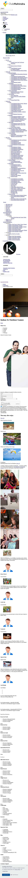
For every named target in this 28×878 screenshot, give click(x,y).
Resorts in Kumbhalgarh (8, 782)
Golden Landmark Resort (16, 121)
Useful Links (3, 805)
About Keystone (6, 259)
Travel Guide (6, 843)
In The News (6, 859)
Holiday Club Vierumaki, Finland (15, 231)
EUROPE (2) (8, 215)
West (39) (8, 137)
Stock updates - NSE (7, 825)
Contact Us (5, 269)
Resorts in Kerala (6, 735)
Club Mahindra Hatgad (15, 164)
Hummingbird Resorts (15, 152)
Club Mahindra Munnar (16, 104)
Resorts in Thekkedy (7, 764)
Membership (5, 832)
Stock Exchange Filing (8, 820)
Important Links (4, 827)
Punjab (9, 98)
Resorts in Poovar (6, 791)
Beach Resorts (4, 768)
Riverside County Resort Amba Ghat (18, 172)
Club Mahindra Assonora (16, 182)
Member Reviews (6, 842)
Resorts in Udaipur (7, 802)
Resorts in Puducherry (7, 736)
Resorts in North (4, 716)
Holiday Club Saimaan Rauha (14, 229)
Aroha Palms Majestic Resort (17, 187)
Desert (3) (8, 209)
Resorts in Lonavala (7, 765)
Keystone (5, 19)
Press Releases (6, 856)
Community (5, 829)
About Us (3, 845)
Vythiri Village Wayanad (16, 110)
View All (2, 418)
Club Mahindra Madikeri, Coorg (17, 116)
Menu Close (3, 13)
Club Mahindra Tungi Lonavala (17, 170)
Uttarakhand (10, 83)
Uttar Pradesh (11, 94)
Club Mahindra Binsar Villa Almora (18, 88)
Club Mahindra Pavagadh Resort (17, 144)
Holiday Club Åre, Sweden (14, 233)
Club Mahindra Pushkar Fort (17, 156)
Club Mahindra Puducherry (16, 114)
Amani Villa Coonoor (15, 127)
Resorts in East (4, 724)
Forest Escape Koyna (15, 171)
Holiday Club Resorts (7, 222)
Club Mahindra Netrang (16, 143)
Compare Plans (6, 261)
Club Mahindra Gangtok (16, 68)
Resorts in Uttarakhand (8, 720)
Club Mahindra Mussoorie (16, 84)
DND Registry (6, 814)
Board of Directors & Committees (10, 822)
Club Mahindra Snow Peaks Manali (18, 78)
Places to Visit (6, 838)
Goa (9, 177)
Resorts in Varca (6, 772)
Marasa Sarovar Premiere (16, 65)
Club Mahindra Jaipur (15, 150)
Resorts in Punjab (6, 721)
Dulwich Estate (14, 176)
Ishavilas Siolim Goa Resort (16, 190)
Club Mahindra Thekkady (16, 105)
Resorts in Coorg (6, 761)
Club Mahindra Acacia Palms (17, 178)
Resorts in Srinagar (7, 792)
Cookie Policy (5, 871)
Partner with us (6, 860)
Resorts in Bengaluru (7, 799)
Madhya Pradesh (11, 160)
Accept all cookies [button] (6, 874)
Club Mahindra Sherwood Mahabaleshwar (16, 166)
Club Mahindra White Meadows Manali (19, 77)
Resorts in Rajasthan (7, 743)
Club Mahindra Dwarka (16, 142)
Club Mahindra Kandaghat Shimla (18, 76)
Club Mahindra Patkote (16, 89)
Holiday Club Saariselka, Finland (15, 228)
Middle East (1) (9, 219)
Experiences (5, 18)
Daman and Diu (11, 194)
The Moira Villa (14, 192)
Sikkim (9, 67)
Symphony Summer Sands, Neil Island (19, 130)
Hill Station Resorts (5, 759)
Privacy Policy (17, 869)
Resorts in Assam (6, 727)
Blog (4, 20)
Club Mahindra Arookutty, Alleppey (18, 111)
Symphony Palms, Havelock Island (18, 129)
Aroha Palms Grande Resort (17, 189)
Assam (9, 61)
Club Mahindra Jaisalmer (16, 148)
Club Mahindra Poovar (15, 108)
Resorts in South (4, 732)
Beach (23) (8, 206)
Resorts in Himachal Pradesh (9, 719)
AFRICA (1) (8, 220)
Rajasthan (10, 145)
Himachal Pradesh (12, 73)
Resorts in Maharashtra (8, 744)
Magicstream (5, 830)
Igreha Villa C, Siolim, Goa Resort (18, 188)
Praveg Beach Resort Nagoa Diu (17, 200)
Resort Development (7, 861)
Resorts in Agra (6, 798)
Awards (4, 847)
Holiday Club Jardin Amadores (14, 237)
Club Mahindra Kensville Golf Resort (18, 140)
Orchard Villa (14, 184)
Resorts (4, 17)
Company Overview (7, 850)
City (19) (7, 208)
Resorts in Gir (6, 780)
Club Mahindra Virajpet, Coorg (17, 117)
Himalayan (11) (9, 205)
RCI (4, 807)
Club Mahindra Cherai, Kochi (17, 109)
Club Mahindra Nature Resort (17, 155)
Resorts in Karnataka (7, 737)
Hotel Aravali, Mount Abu (16, 151)
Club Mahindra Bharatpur (16, 157)
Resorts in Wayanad (7, 783)
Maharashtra (10, 163)
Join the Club (3, 412)
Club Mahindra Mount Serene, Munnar (19, 103)
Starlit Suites (13, 134)
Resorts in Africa (6, 752)
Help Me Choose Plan (7, 262)
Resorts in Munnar (7, 763)
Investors (3, 816)
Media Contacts (6, 858)
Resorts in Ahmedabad (7, 800)
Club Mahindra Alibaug (16, 169)
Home (5, 22)
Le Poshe (13, 125)
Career (4, 848)
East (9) (7, 60)
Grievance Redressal (7, 813)
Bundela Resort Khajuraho (16, 162)
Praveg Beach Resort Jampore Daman (19, 195)
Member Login (14, 14)
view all (18, 463)
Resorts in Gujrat (6, 745)
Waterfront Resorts (5, 787)
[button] (14, 875)
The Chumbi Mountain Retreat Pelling (19, 70)
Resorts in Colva (6, 773)
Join (4, 12)
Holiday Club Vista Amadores (14, 236)
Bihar (9, 64)
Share (2, 323)
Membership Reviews (7, 831)
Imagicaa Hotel (14, 174)
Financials (5, 819)
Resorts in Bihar (6, 729)
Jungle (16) (8, 210)
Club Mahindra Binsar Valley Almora (18, 85)
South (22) (8, 101)
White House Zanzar (15, 93)
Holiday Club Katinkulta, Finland (15, 225)
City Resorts (3, 796)
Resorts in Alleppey (7, 790)
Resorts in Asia (6, 749)
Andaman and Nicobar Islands (14, 128)
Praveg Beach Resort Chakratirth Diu (18, 198)
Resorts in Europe (6, 751)
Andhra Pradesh (11, 133)
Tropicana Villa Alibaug (16, 175)
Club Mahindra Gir (15, 141)
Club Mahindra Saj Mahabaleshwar (18, 168)
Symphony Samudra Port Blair (17, 131)
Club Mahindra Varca (15, 181)
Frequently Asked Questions (9, 268)
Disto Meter (5, 808)
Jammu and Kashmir (12, 90)
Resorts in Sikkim (6, 728)
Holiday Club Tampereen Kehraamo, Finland (17, 230)
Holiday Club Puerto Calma (14, 238)
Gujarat (9, 138)
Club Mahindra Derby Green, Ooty (18, 124)
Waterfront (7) (9, 211)
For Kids (5, 840)
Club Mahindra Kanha (15, 161)
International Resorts (7, 212)
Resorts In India (6, 57)
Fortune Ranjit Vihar (15, 100)
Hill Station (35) (9, 204)
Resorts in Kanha (6, 781)
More (2, 723)
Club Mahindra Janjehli (16, 82)
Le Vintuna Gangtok (15, 69)
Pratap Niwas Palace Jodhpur (17, 158)
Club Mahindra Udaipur (16, 147)
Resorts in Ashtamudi (7, 789)
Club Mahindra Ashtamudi (16, 107)
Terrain (4, 202)
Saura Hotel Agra (14, 95)
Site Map (5, 812)
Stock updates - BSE (7, 823)
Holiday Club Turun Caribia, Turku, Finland (17, 224)
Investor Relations (7, 821)
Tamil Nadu (10, 122)
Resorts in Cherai (6, 771)
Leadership (5, 851)
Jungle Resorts (4, 777)
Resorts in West (4, 740)
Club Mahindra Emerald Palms (17, 180)
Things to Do (6, 839)
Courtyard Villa (14, 183)
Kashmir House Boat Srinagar (17, 91)
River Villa (13, 185)
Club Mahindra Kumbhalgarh (17, 149)
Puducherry (10, 113)
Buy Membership (6, 260)
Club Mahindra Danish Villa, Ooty (18, 123)
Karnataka (10, 115)
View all (9, 55)
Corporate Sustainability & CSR (9, 852)
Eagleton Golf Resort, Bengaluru (17, 120)
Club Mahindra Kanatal (16, 87)
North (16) (8, 71)
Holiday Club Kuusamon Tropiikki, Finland (17, 226)
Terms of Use (6, 811)
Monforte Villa (14, 191)
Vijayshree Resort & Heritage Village (18, 118)
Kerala (9, 102)
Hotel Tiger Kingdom (15, 154)
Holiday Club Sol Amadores (14, 239)
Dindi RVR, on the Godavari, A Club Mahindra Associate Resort (18, 136)
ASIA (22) (8, 213)
